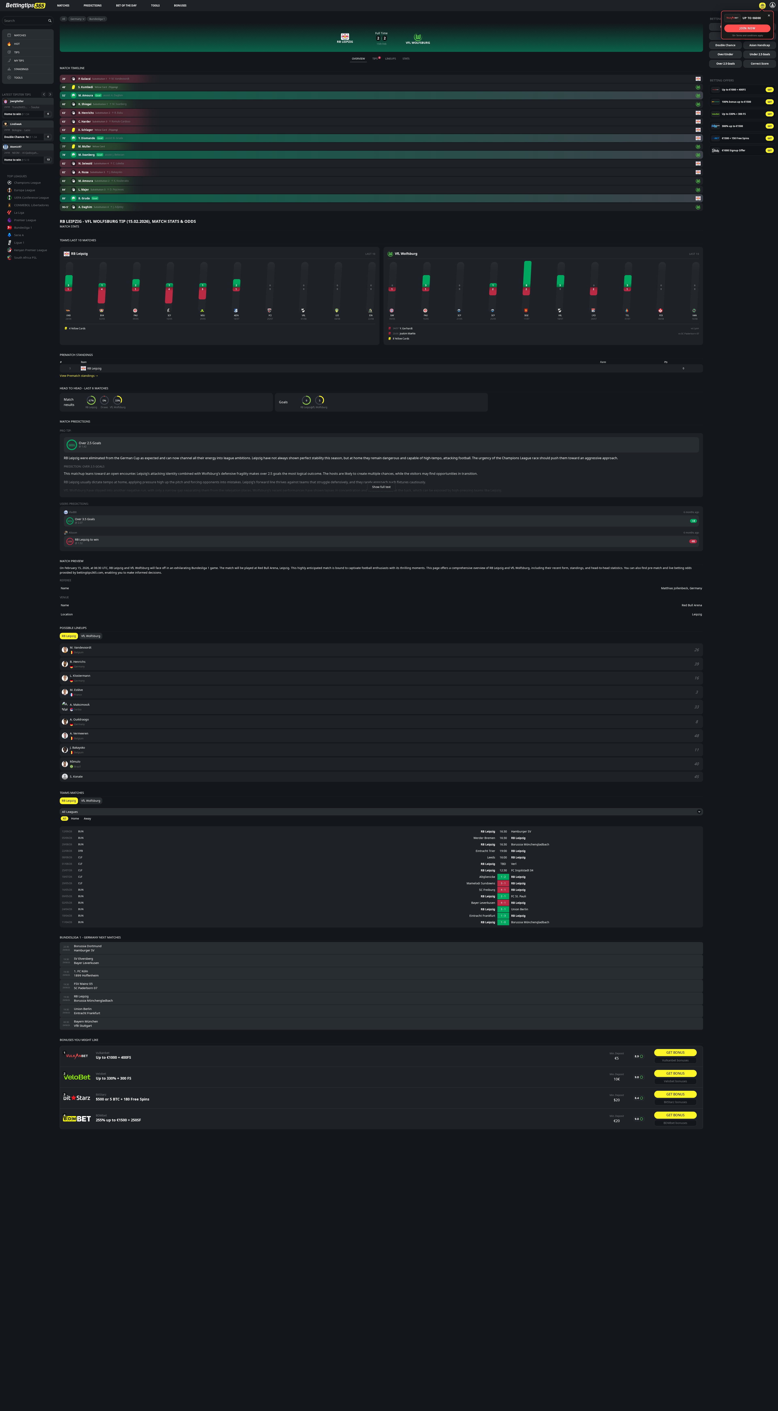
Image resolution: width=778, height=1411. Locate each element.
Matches (63, 5)
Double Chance (725, 45)
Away (87, 818)
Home (75, 818)
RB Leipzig (488, 831)
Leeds (491, 857)
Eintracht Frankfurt (482, 915)
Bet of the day (126, 5)
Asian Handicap (759, 45)
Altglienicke (487, 876)
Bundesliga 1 (97, 19)
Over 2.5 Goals (725, 63)
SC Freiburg (487, 889)
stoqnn (14, 146)
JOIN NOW (748, 28)
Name (65, 588)
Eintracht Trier (485, 851)
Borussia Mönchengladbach (530, 844)
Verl (513, 864)
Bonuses (180, 5)
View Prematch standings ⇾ (79, 376)
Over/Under (725, 54)
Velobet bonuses (675, 1081)
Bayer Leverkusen (483, 902)
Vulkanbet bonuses (675, 1060)
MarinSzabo (17, 124)
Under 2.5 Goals (760, 54)
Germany (76, 19)
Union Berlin (519, 909)
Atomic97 (15, 101)
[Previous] (43, 94)
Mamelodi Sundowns (481, 883)
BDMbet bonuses (675, 1123)
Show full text (381, 487)
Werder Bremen (484, 838)
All (63, 19)
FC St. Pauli (518, 896)
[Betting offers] (762, 6)
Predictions (93, 5)
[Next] (50, 94)
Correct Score (760, 63)
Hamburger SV (521, 831)
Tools (155, 5)
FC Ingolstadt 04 (522, 870)
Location (67, 614)
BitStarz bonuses (675, 1102)
